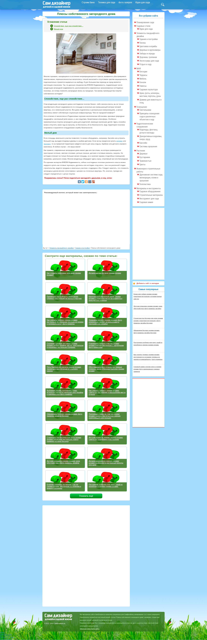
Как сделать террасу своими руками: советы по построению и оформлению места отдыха (107, 392)
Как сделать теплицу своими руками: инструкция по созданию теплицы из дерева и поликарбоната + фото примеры (65, 322)
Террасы (143, 75)
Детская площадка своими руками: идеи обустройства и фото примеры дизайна (63, 462)
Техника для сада (106, 2)
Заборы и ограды (147, 53)
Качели (143, 82)
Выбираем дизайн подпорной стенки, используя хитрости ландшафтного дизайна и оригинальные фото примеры (65, 392)
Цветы (142, 164)
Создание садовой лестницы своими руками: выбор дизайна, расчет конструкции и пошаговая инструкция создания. (65, 345)
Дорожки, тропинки (148, 57)
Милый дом (58, 29)
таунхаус (47, 144)
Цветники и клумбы (148, 46)
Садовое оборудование (150, 191)
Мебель (143, 78)
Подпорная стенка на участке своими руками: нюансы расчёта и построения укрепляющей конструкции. (104, 416)
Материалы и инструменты (149, 188)
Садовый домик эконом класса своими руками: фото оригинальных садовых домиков (147, 369)
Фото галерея (125, 2)
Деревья (143, 153)
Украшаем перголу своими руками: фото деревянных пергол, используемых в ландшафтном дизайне (105, 322)
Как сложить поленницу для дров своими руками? (64, 274)
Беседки (143, 71)
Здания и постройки (82, 248)
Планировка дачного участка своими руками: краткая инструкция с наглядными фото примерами (106, 345)
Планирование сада (145, 22)
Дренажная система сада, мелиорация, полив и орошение (151, 177)
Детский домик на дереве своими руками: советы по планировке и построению (106, 438)
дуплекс (119, 141)
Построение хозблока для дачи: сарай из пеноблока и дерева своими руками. (106, 485)
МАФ (139, 68)
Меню (2, 632)
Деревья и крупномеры (150, 50)
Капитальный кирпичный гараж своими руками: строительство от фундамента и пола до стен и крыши (105, 298)
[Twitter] (82, 181)
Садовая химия (146, 202)
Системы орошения (148, 146)
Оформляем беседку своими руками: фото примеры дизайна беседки (64, 415)
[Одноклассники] (86, 181)
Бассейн (143, 143)
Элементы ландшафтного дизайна (61, 248)
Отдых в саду (146, 64)
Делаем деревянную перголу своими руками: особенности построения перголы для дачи (106, 463)
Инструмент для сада (149, 198)
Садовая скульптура (149, 89)
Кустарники (145, 157)
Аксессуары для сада (149, 60)
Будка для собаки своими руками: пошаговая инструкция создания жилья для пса (148, 296)
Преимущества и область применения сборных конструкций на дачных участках (64, 297)
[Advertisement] (86, 218)
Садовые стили (143, 26)
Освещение (142, 107)
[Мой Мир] (89, 181)
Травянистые (145, 161)
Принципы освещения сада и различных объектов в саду (149, 116)
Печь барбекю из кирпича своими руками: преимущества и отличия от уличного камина (64, 369)
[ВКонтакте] (79, 181)
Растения (141, 150)
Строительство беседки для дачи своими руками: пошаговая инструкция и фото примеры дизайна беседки (64, 439)
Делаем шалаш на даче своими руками (105, 273)
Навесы (143, 86)
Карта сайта (95, 629)
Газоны (143, 42)
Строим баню (88, 2)
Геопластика (145, 184)
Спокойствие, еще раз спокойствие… (68, 26)
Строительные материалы (151, 195)
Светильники (145, 110)
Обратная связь (85, 629)
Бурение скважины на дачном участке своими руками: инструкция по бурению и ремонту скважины (64, 486)
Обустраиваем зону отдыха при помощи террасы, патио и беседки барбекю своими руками (106, 369)
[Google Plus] (93, 181)
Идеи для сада (142, 2)
